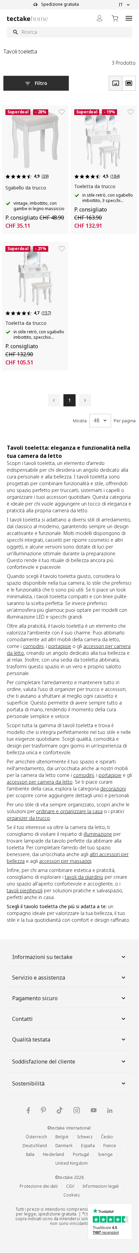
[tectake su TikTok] (60, 1110)
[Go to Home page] (27, 18)
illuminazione (98, 834)
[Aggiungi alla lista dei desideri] (62, 112)
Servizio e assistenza (38, 977)
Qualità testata (31, 1039)
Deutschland (35, 1145)
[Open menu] (129, 18)
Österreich (36, 1137)
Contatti (22, 1019)
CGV (70, 1186)
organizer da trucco (28, 818)
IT (121, 4)
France (109, 1145)
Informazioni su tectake (42, 957)
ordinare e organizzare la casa (69, 811)
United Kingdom (71, 1163)
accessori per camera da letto (40, 782)
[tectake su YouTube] (93, 1110)
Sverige (105, 1154)
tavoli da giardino (84, 877)
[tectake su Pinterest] (43, 1110)
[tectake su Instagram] (77, 1110)
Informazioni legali (101, 1186)
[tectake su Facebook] (28, 1110)
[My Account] (99, 18)
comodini (33, 646)
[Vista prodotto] (115, 83)
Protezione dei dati (38, 1186)
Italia (30, 1154)
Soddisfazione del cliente (43, 1061)
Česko (107, 1137)
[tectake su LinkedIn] (109, 1110)
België (61, 1137)
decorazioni (113, 788)
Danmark (64, 1145)
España (88, 1145)
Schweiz (84, 1137)
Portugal (81, 1154)
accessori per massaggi (65, 861)
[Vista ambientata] (129, 83)
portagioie (59, 646)
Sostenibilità (28, 1083)
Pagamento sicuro (35, 998)
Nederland (53, 1154)
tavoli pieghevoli (25, 890)
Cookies (71, 1195)
